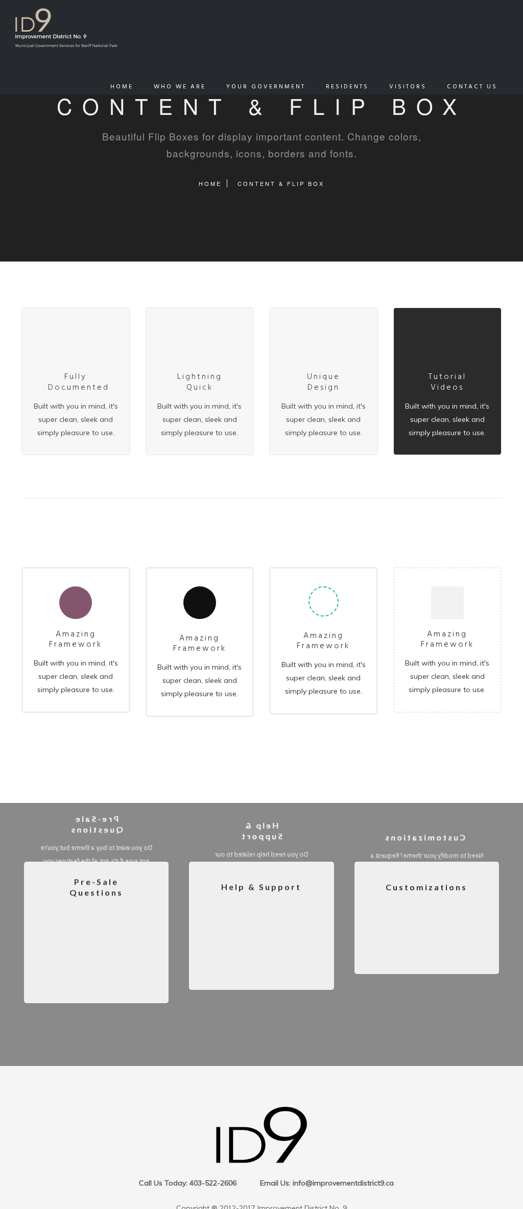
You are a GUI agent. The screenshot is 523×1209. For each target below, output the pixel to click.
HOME (121, 87)
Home (210, 183)
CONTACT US (472, 87)
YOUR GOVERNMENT (265, 87)
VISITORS (407, 87)
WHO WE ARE (180, 87)
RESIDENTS (347, 87)
